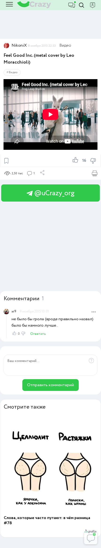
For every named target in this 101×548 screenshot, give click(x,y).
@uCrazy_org (53, 193)
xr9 (14, 311)
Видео (65, 45)
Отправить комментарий (50, 385)
